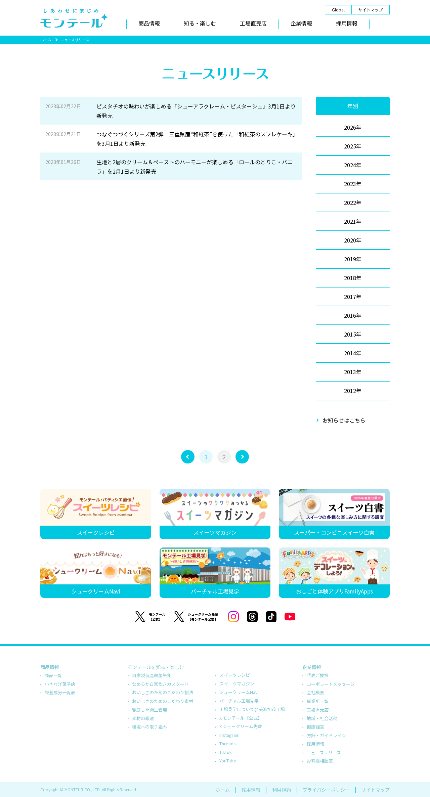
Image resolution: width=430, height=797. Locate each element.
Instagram (229, 735)
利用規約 (281, 789)
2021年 (352, 221)
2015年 (352, 334)
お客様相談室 (320, 761)
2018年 (352, 278)
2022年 (352, 202)
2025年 (352, 146)
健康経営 (315, 726)
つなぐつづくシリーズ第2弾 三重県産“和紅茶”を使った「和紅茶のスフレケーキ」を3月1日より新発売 (170, 138)
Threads (227, 743)
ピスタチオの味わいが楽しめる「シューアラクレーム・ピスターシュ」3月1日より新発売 (170, 111)
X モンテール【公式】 (240, 718)
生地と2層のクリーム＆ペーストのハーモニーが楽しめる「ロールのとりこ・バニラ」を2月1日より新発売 (169, 166)
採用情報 (346, 23)
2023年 (352, 184)
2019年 (352, 259)
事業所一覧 (318, 701)
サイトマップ (370, 9)
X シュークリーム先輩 (240, 726)
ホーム (45, 39)
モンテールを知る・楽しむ (156, 667)
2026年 (352, 127)
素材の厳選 (143, 718)
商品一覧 (53, 675)
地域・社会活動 (322, 718)
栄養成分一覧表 (60, 692)
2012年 (352, 391)
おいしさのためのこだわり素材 (162, 701)
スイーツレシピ (234, 675)
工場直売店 (253, 23)
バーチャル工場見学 (239, 701)
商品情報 (149, 23)
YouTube (227, 760)
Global (338, 9)
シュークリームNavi (239, 692)
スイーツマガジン (236, 683)
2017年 (352, 297)
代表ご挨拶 (318, 675)
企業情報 (301, 23)
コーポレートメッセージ (331, 684)
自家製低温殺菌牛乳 (151, 675)
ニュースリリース (324, 752)
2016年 (352, 315)
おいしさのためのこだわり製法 (162, 692)
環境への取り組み (149, 726)
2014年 (352, 353)
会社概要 (315, 692)
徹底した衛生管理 (149, 709)
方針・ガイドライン (326, 735)
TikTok (225, 752)
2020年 (352, 240)
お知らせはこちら (344, 420)
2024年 (352, 165)
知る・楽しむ (200, 23)
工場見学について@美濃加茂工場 (252, 709)
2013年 (352, 372)
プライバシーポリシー (326, 789)
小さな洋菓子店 (60, 684)
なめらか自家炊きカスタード (160, 684)
